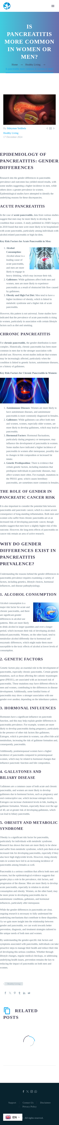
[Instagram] (31, 1091)
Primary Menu (53, 6)
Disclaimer (45, 1103)
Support (12, 1103)
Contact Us (28, 1103)
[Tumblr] (19, 993)
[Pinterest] (15, 993)
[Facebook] (5, 993)
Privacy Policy (29, 1106)
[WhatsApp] (35, 1091)
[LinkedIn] (24, 993)
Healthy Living (10, 133)
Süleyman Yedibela (16, 128)
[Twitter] (10, 993)
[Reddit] (29, 993)
